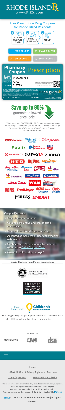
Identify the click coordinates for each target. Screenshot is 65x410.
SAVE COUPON (21, 58)
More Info (58, 392)
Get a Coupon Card (33, 247)
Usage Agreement (17, 377)
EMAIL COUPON (47, 51)
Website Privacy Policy (45, 377)
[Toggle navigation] (6, 356)
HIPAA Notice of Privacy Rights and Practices (32, 372)
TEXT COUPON (21, 51)
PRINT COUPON (47, 58)
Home (32, 367)
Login (7, 397)
